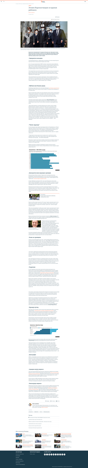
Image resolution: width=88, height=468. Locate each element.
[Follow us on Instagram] (58, 454)
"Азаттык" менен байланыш (20, 464)
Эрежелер (17, 457)
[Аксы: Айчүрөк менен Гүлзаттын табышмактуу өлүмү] (38, 435)
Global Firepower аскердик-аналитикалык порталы (44, 310)
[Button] (57, 17)
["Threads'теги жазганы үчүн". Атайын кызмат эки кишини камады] (38, 446)
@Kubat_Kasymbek (45, 407)
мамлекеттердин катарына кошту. (40, 178)
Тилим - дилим (32, 454)
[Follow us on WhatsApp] (60, 454)
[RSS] (62, 454)
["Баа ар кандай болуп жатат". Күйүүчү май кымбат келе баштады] (38, 441)
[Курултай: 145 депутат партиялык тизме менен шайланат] (19, 446)
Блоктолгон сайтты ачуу (20, 454)
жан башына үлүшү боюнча (54, 88)
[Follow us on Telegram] (51, 454)
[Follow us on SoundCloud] (56, 454)
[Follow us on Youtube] (49, 454)
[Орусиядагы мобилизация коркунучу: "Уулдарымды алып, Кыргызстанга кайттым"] (57, 446)
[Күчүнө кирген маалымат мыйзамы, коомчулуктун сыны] (34, 197)
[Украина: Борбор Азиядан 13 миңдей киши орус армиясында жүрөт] (57, 441)
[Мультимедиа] (85, 1)
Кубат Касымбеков (32, 12)
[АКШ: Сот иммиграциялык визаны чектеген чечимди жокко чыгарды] (19, 435)
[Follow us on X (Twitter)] (47, 454)
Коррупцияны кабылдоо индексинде (47, 272)
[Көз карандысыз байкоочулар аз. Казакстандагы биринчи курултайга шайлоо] (19, 441)
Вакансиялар (18, 462)
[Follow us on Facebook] (45, 454)
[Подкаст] (64, 454)
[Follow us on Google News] (53, 454)
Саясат (30, 5)
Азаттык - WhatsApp (19, 459)
